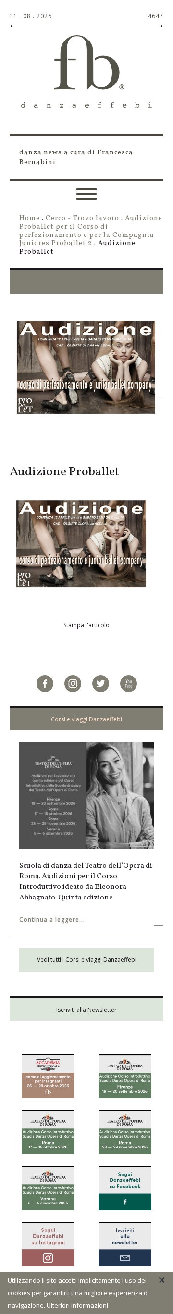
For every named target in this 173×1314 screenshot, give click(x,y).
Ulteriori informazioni (77, 1305)
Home (29, 218)
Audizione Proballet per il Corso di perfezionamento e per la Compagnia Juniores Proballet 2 (90, 230)
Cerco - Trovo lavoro (82, 218)
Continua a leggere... (52, 919)
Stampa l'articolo (86, 625)
